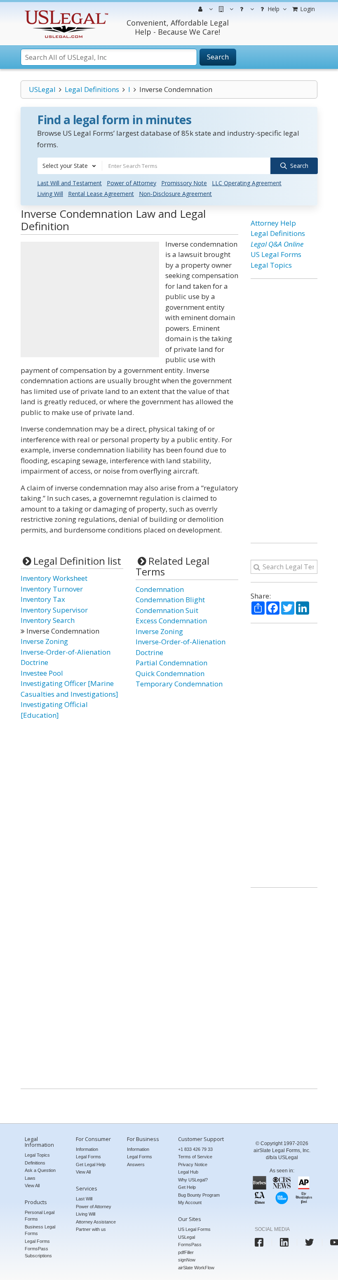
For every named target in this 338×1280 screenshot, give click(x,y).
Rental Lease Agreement (101, 194)
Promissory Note (184, 183)
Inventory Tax (43, 599)
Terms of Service (195, 1156)
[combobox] (70, 166)
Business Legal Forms (40, 1230)
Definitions (35, 1162)
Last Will (84, 1198)
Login (306, 9)
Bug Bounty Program (199, 1195)
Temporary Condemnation (179, 683)
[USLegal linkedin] (284, 1242)
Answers (136, 1164)
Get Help (187, 1187)
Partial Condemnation (171, 662)
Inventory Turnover (52, 589)
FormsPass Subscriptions (38, 1252)
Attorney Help (273, 223)
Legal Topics (271, 265)
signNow (186, 1259)
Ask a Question (40, 1170)
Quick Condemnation (170, 673)
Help (272, 9)
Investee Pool (42, 673)
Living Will (50, 194)
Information (87, 1149)
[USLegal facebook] (259, 1242)
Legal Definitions (92, 89)
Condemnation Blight (170, 599)
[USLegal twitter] (309, 1242)
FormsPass (190, 1244)
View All (32, 1185)
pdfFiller (186, 1252)
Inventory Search (48, 620)
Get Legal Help (91, 1164)
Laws (30, 1178)
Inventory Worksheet (54, 578)
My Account (190, 1202)
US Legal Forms (276, 254)
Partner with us (91, 1229)
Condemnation (160, 589)
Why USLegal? (193, 1179)
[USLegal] (65, 11)
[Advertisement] (90, 299)
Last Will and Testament (69, 183)
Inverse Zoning (44, 641)
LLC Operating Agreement (247, 183)
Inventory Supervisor (54, 610)
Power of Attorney (131, 183)
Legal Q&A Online (277, 244)
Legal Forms (37, 1241)
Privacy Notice (192, 1164)
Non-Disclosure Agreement (175, 194)
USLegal (42, 89)
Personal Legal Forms (39, 1216)
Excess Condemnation (171, 620)
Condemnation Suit (167, 610)
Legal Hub (188, 1171)
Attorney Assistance (96, 1221)
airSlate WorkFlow (196, 1267)
